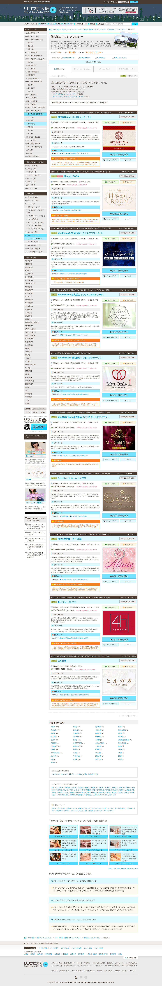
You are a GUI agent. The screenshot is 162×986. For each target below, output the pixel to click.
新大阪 (51, 24)
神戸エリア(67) (31, 178)
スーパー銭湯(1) (78, 774)
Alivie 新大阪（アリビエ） (67, 538)
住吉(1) (66, 790)
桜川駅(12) (28, 312)
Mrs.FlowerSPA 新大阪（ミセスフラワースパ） (78, 233)
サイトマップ (108, 971)
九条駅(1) (28, 368)
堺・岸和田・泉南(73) (33, 137)
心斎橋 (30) (31, 75)
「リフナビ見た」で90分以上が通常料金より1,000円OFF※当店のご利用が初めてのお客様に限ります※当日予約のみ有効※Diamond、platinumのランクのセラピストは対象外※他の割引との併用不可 (75, 648)
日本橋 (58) (31, 88)
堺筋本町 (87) (32, 65)
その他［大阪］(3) (62, 795)
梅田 (71, 24)
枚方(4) (114, 792)
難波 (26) (30, 85)
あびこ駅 (54, 756)
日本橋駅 (76, 730)
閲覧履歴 (92, 24)
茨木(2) (88, 792)
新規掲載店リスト (69, 963)
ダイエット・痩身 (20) (35, 225)
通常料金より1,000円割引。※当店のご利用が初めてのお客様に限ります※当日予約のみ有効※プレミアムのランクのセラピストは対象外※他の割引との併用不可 (75, 704)
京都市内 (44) (32, 172)
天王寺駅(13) (29, 280)
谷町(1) (101, 787)
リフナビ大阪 (43, 948)
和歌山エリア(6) (31, 188)
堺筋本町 (43, 24)
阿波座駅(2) (28, 309)
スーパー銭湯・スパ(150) (34, 252)
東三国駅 (98, 753)
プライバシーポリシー (128, 971)
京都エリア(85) (31, 169)
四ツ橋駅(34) (29, 303)
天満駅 (97, 740)
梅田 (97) (30, 43)
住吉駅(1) (28, 358)
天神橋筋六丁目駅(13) (32, 322)
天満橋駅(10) (29, 326)
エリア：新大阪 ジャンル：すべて (64, 94)
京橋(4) (128, 787)
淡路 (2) (30, 130)
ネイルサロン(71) (31, 232)
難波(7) (87, 787)
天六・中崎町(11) (31, 52)
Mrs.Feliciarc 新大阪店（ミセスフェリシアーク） (79, 294)
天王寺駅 (98, 730)
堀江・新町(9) (30, 68)
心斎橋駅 (54, 730)
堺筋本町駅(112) (30, 283)
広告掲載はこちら (119, 965)
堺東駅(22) (28, 394)
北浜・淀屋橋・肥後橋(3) (34, 55)
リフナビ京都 (65, 948)
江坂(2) (88, 790)
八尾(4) (108, 792)
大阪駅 (53, 727)
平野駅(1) (28, 374)
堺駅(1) (27, 390)
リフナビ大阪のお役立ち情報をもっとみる (124, 868)
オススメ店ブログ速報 (98, 963)
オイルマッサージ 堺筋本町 (116, 808)
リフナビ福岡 (98, 948)
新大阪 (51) (31, 124)
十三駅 (120, 749)
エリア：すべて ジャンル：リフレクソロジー (68, 96)
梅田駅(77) (28, 264)
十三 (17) (30, 117)
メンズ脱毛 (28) (33, 219)
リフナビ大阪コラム (81, 24)
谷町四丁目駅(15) (30, 329)
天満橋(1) (108, 787)
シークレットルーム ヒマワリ (69, 478)
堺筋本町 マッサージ (62, 810)
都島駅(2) (28, 355)
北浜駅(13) (28, 296)
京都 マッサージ (72, 808)
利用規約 (117, 971)
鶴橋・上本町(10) (31, 101)
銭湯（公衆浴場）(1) (91, 774)
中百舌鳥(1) (100, 790)
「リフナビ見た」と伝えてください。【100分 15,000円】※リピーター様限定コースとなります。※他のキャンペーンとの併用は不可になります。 (74, 163)
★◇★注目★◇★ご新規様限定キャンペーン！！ (74, 153)
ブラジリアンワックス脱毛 (79, 810)
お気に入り (100, 24)
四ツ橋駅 (76, 736)
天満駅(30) (28, 319)
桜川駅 (53, 740)
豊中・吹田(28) (31, 140)
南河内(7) (29, 153)
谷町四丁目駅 (77, 743)
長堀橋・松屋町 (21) (34, 78)
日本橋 (58, 24)
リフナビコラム (119, 963)
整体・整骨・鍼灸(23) (33, 248)
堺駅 (52, 759)
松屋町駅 (54, 746)
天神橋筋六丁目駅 (123, 740)
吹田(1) (66, 792)
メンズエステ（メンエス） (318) (35, 211)
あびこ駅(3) (28, 377)
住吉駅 (97, 749)
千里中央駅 (76, 756)
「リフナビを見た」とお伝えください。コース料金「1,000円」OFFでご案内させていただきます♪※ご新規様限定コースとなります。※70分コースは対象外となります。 (75, 404)
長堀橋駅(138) (29, 342)
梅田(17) (54, 787)
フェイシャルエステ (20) (35, 222)
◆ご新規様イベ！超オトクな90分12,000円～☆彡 (74, 579)
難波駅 (120, 727)
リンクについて (98, 965)
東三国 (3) (31, 127)
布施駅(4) (28, 403)
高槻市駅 (98, 756)
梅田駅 (75, 727)
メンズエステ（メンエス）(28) (61, 774)
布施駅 (53, 762)
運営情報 (99, 971)
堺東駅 (75, 759)
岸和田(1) (109, 790)
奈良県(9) (72, 795)
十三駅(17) (28, 361)
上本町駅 (98, 746)
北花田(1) (128, 790)
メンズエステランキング (84, 965)
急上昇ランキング (69, 965)
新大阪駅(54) (29, 300)
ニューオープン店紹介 (83, 963)
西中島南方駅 (55, 753)
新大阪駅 (54, 736)
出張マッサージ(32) (32, 36)
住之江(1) (59, 790)
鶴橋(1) (114, 787)
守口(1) (126, 792)
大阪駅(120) (29, 261)
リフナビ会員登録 (77, 971)
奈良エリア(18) (31, 182)
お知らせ (54, 971)
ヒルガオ (59, 660)
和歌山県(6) (88, 795)
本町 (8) (30, 62)
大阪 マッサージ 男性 (58, 808)
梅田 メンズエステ (84, 808)
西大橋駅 (98, 736)
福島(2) (61, 787)
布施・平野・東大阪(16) (34, 147)
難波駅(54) (28, 270)
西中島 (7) (31, 120)
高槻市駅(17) (29, 384)
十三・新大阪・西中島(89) (34, 114)
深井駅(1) (28, 400)
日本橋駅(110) (29, 277)
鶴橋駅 (120, 746)
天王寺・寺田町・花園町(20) (35, 107)
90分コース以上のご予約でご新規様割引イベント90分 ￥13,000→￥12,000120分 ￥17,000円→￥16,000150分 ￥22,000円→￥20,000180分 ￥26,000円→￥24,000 (75, 589)
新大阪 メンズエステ (95, 810)
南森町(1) (94, 787)
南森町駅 (98, 733)
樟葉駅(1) (28, 387)
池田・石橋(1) (80, 792)
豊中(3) (60, 792)
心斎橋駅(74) (29, 274)
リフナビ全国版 (30, 948)
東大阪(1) (101, 792)
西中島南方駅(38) (30, 364)
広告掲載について (64, 971)
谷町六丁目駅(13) (30, 332)
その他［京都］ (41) (34, 175)
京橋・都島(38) (31, 104)
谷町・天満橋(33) (31, 98)
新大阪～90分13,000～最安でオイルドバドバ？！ (74, 335)
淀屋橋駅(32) (29, 267)
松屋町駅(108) (29, 338)
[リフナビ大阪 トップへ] (40, 10)
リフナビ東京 (88, 948)
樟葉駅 (120, 756)
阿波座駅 (120, 736)
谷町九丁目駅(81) (30, 335)
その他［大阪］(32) (32, 156)
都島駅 (75, 749)
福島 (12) (30, 49)
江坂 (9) (30, 133)
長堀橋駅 (76, 746)
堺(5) (93, 790)
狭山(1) (115, 790)
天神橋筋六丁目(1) (70, 787)
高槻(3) (94, 792)
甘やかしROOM (65, 176)
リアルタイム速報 (56, 963)
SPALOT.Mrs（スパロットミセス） (72, 117)
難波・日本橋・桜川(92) (34, 81)
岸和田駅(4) (28, 397)
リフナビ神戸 (54, 948)
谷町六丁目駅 (99, 743)
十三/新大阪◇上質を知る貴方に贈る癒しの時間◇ (74, 394)
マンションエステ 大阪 (99, 808)
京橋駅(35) (28, 351)
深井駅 (120, 759)
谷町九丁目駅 (122, 743)
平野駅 (120, 753)
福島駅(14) (28, 316)
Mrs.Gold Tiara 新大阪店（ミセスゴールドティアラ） (81, 416)
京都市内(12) (97, 795)
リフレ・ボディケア (32, 235)
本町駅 (53, 733)
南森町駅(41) (29, 293)
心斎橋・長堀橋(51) (32, 72)
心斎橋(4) (81, 787)
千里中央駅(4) (29, 381)
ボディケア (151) (33, 242)
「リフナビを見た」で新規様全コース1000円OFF (68, 282)
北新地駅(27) (29, 290)
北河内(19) (29, 150)
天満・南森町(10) (31, 94)
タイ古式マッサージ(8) (33, 245)
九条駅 (75, 753)
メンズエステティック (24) (36, 216)
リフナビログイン (89, 971)
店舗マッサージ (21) (34, 207)
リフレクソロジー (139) (35, 238)
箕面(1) (72, 792)
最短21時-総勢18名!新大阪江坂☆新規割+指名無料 (74, 695)
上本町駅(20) (29, 345)
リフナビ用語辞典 (131, 963)
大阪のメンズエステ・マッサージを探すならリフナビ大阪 (82, 982)
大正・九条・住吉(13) (33, 111)
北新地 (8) (31, 46)
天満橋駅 (54, 743)
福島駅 (75, 740)
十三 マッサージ (109, 810)
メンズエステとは (56, 965)
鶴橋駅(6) (28, 348)
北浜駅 (120, 733)
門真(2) (120, 792)
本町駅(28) (28, 287)
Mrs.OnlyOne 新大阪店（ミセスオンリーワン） (78, 357)
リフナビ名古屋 (76, 948)
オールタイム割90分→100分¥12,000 (70, 210)
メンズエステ (30, 203)
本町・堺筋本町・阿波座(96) (35, 59)
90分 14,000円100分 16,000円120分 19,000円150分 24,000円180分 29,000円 (75, 465)
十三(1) (82, 790)
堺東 (65, 24)
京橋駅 (53, 749)
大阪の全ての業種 (32, 197)
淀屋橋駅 (98, 727)
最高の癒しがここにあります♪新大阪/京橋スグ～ (74, 455)
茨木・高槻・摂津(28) (33, 143)
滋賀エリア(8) (30, 185)
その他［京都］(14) (109, 795)
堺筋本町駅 (121, 730)
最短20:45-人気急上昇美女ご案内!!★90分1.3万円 (74, 638)
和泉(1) (121, 790)
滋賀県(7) (80, 795)
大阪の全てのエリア (32, 33)
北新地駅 (76, 733)
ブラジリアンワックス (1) (36, 229)
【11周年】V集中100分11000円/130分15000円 (73, 516)
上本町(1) (121, 787)
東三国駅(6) (28, 371)
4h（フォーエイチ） (64, 601)
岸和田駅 (98, 759)
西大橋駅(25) (29, 306)
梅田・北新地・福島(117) (34, 39)
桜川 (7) (30, 91)
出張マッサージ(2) (32, 165)
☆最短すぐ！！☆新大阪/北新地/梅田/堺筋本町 (73, 273)
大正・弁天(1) (74, 790)
